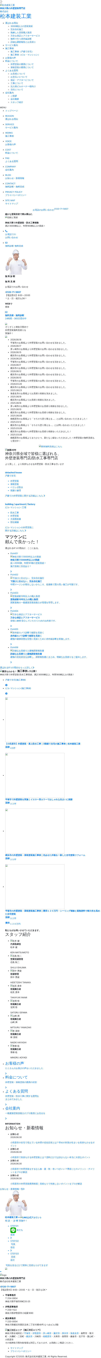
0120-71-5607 (13, 292)
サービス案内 (11, 45)
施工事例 (9, 48)
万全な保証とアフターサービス (25, 35)
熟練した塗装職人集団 (21, 32)
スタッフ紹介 (17, 102)
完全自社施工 (17, 29)
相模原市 (47, 1336)
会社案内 (9, 92)
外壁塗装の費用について (22, 64)
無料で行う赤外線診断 (21, 38)
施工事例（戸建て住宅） (22, 51)
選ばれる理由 (11, 23)
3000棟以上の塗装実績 (22, 26)
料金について (11, 61)
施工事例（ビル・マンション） (25, 54)
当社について (17, 89)
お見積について (18, 73)
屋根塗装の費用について (22, 67)
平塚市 (27, 1333)
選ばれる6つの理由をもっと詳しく (16, 667)
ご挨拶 (14, 95)
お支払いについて (19, 76)
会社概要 (15, 99)
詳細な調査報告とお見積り (23, 42)
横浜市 (29, 1336)
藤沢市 (57, 1333)
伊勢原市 (36, 1333)
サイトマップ (16, 1348)
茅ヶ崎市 (47, 1333)
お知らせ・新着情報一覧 (11, 1189)
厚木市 (65, 1333)
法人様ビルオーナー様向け (23, 86)
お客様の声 (10, 57)
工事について (17, 83)
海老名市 (74, 1333)
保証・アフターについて (22, 80)
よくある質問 (11, 70)
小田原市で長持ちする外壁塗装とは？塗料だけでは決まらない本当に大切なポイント (50, 1157)
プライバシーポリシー (20, 1351)
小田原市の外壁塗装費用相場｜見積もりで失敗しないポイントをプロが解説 (46, 1183)
